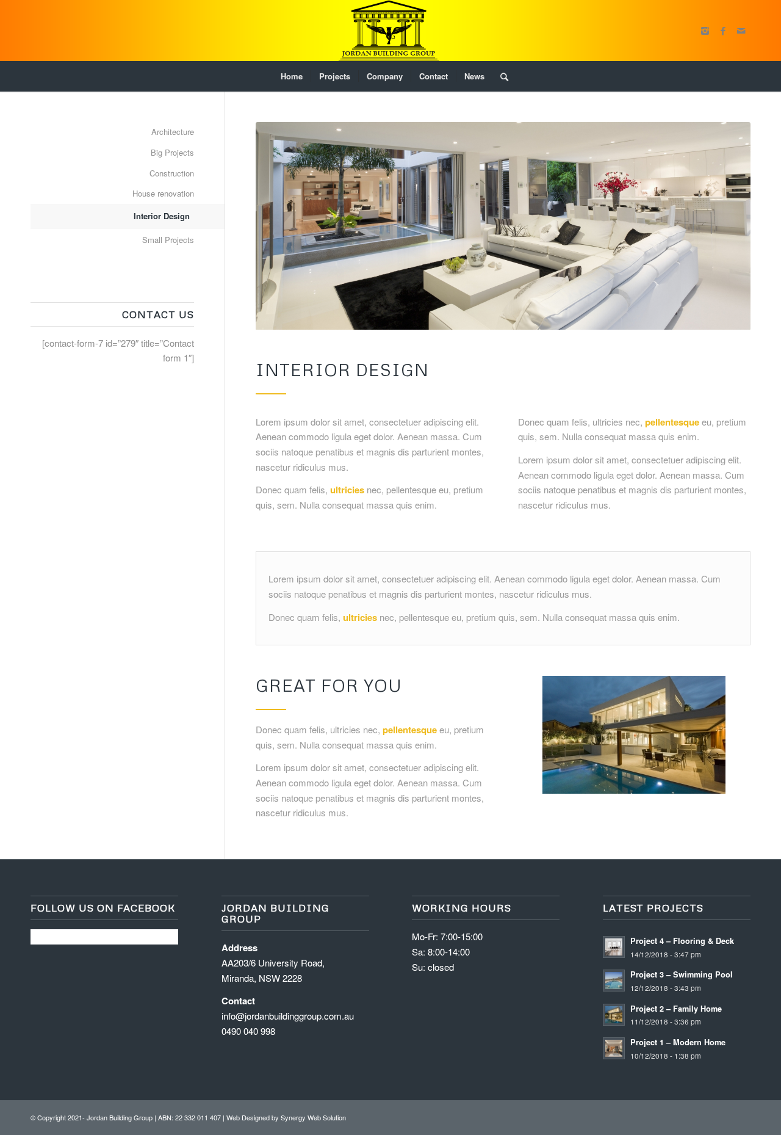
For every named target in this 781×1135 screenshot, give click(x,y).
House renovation (163, 193)
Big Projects (172, 152)
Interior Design (162, 216)
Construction (171, 173)
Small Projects (168, 239)
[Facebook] (723, 30)
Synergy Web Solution (313, 1117)
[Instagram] (705, 30)
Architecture (172, 131)
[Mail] (741, 30)
